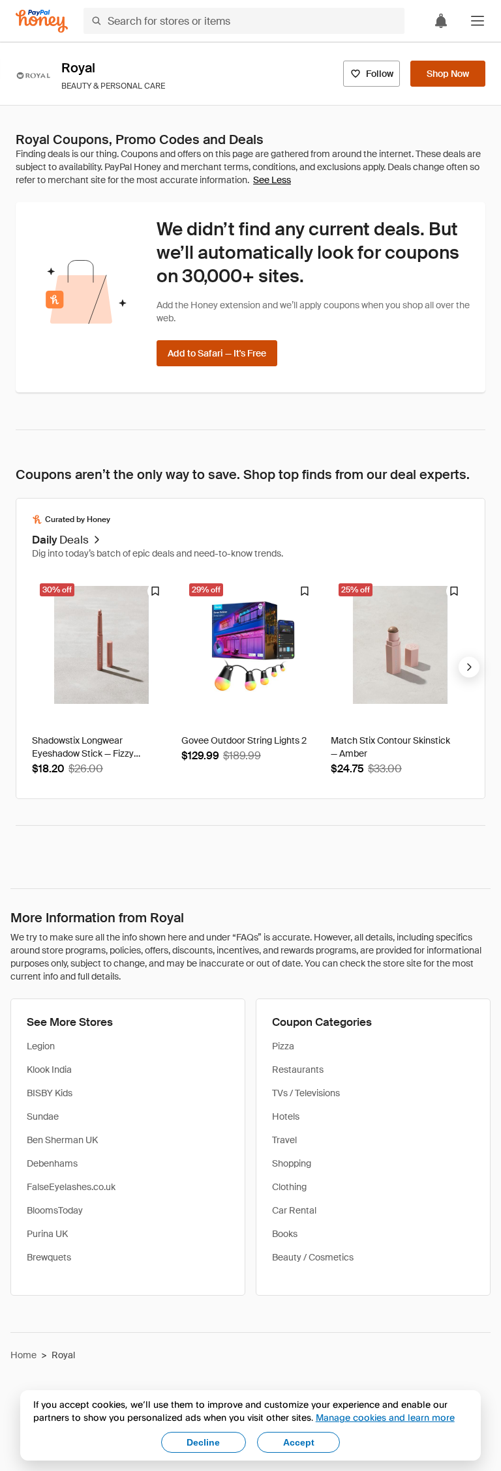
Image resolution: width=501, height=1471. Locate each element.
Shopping (291, 1163)
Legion (41, 1046)
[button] (477, 21)
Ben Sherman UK (62, 1140)
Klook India (49, 1069)
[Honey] (42, 21)
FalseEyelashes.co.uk (71, 1187)
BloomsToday (55, 1210)
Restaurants (298, 1069)
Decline (203, 1442)
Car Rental (294, 1210)
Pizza (283, 1046)
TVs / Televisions (306, 1093)
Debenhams (52, 1163)
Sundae (43, 1116)
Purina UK (47, 1234)
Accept (298, 1442)
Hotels (285, 1116)
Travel (284, 1140)
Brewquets (49, 1257)
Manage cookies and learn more (385, 1417)
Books (284, 1234)
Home (23, 1355)
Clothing (289, 1187)
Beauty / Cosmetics (313, 1257)
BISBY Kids (49, 1093)
